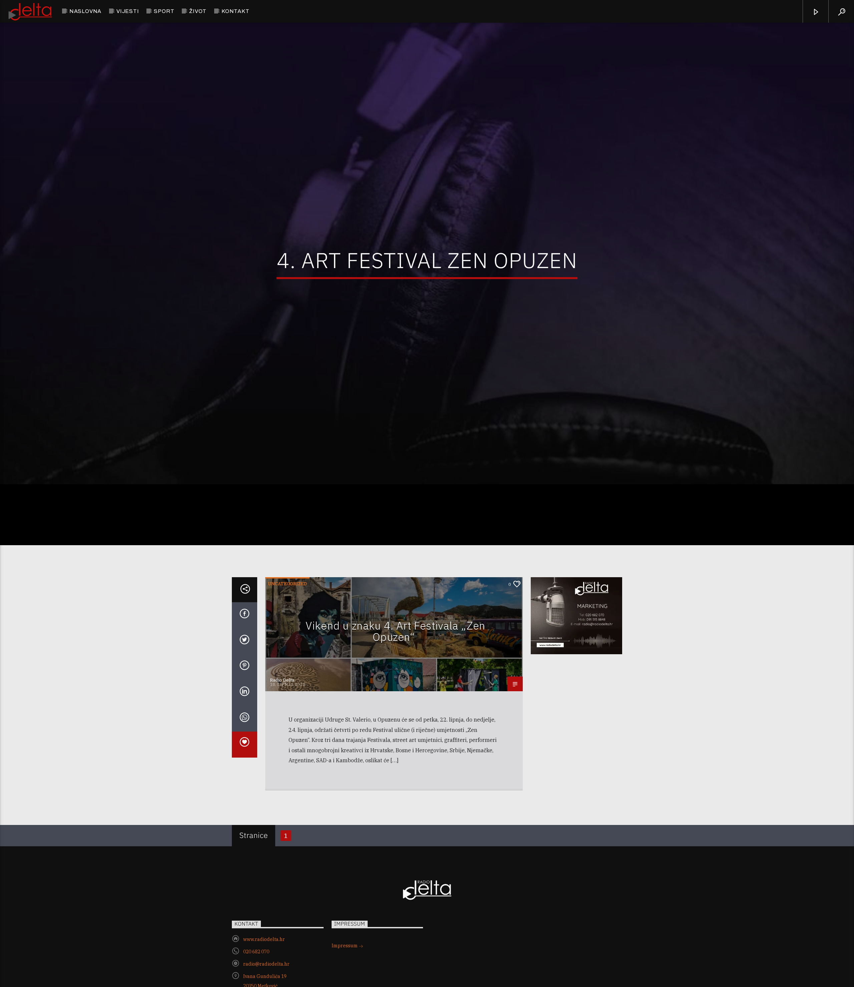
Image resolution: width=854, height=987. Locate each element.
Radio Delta (282, 719)
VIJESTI (127, 11)
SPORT (164, 11)
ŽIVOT (197, 11)
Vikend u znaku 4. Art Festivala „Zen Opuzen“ (395, 670)
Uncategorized (287, 622)
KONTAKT (236, 11)
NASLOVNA (85, 11)
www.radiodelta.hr (264, 978)
